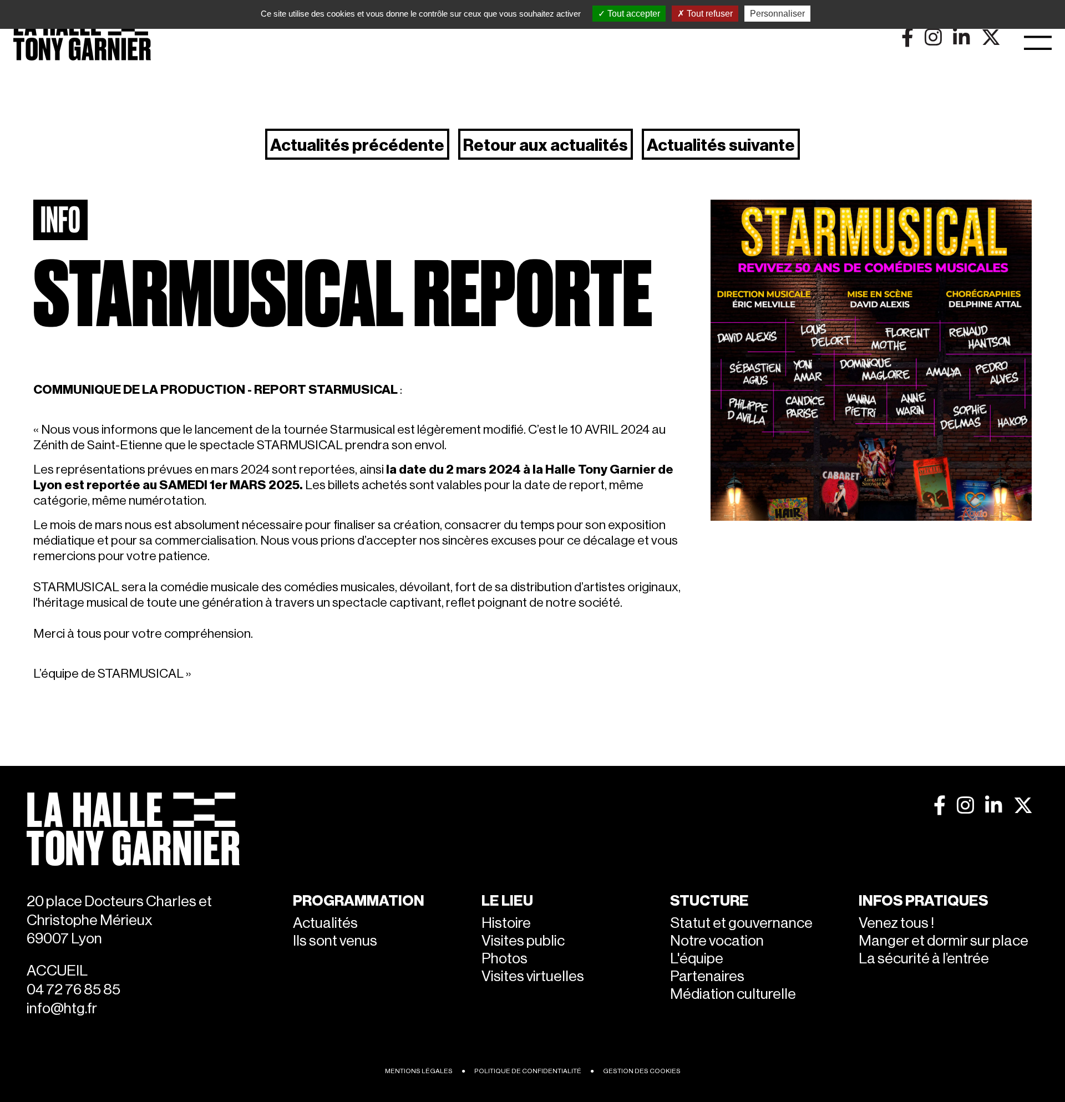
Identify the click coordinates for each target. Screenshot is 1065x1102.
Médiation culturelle (733, 994)
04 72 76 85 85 (73, 989)
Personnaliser (777, 13)
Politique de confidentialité (527, 1071)
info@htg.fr (62, 1008)
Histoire (506, 923)
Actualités (325, 923)
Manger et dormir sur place (943, 940)
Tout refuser (708, 13)
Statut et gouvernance (741, 923)
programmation (358, 900)
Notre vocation (717, 940)
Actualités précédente (357, 145)
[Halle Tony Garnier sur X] (1023, 805)
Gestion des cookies (642, 1071)
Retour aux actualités (545, 145)
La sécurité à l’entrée (924, 958)
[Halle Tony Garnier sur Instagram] (965, 805)
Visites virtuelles (532, 976)
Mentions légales (419, 1071)
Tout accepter (632, 13)
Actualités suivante (721, 145)
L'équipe (696, 958)
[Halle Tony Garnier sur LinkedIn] (993, 805)
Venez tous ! (896, 923)
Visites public (523, 940)
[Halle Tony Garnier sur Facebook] (940, 805)
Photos (504, 958)
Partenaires (707, 976)
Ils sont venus (335, 940)
